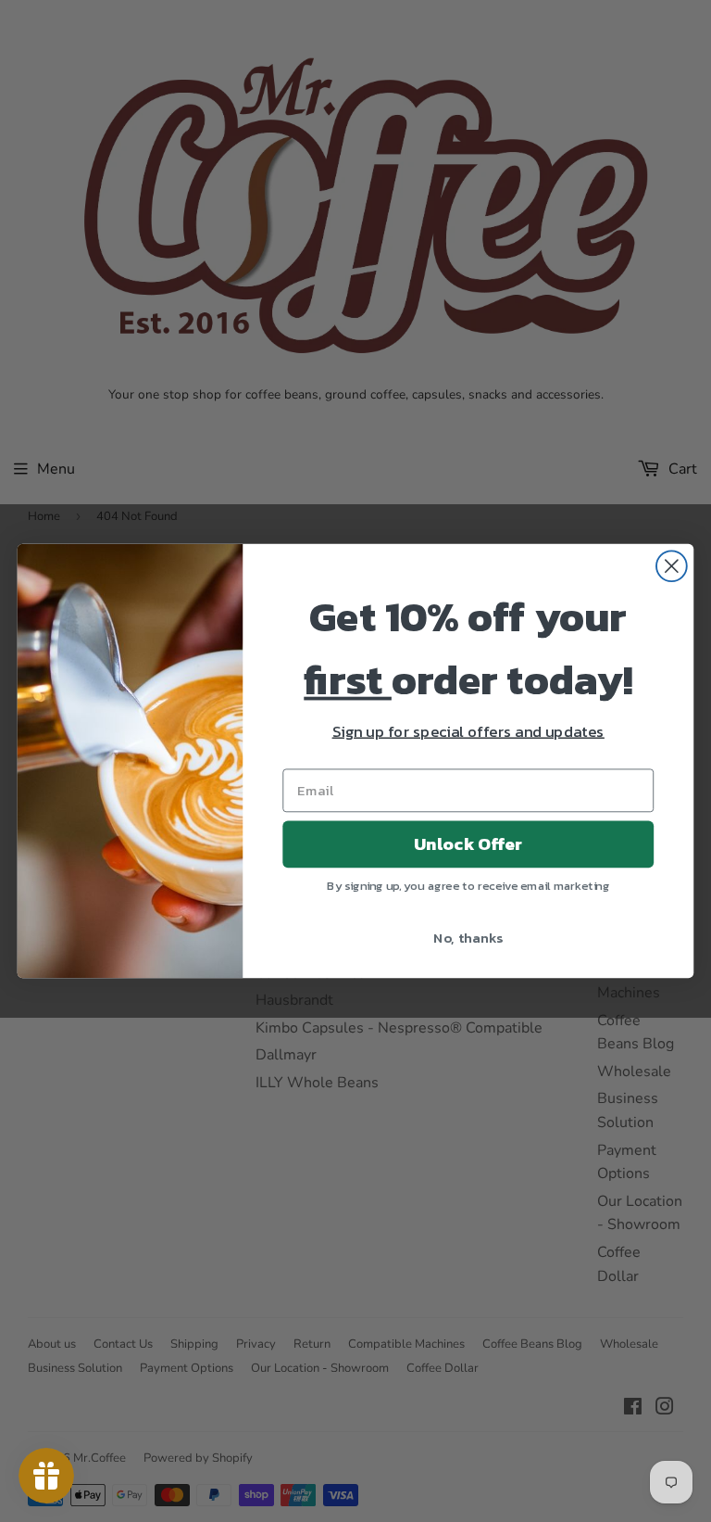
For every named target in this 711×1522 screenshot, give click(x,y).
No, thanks (468, 937)
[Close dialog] (671, 566)
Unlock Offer (468, 844)
